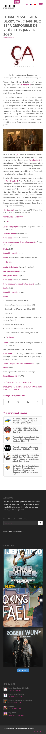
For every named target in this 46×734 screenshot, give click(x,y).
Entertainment (8, 38)
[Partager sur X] (18, 402)
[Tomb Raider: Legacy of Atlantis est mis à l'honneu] (23, 568)
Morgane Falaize (27, 382)
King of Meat (12, 713)
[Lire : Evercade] (5, 708)
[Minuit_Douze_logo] (19, 4)
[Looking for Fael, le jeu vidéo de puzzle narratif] (23, 607)
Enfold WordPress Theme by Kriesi (24, 728)
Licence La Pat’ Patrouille (16, 694)
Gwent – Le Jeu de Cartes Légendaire (20, 700)
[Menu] (39, 4)
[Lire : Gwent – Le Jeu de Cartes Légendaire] (5, 701)
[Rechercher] (26, 4)
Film (29, 387)
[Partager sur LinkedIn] (28, 402)
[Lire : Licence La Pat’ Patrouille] (5, 695)
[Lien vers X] (34, 731)
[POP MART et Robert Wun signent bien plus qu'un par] (23, 647)
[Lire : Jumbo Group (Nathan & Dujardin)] (5, 689)
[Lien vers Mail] (41, 731)
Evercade (11, 706)
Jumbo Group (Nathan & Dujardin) (18, 688)
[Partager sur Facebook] (8, 402)
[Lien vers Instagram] (37, 731)
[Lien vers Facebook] (30, 731)
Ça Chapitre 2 (18, 387)
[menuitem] (26, 4)
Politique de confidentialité (13, 531)
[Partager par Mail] (37, 402)
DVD (25, 387)
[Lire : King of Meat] (5, 714)
